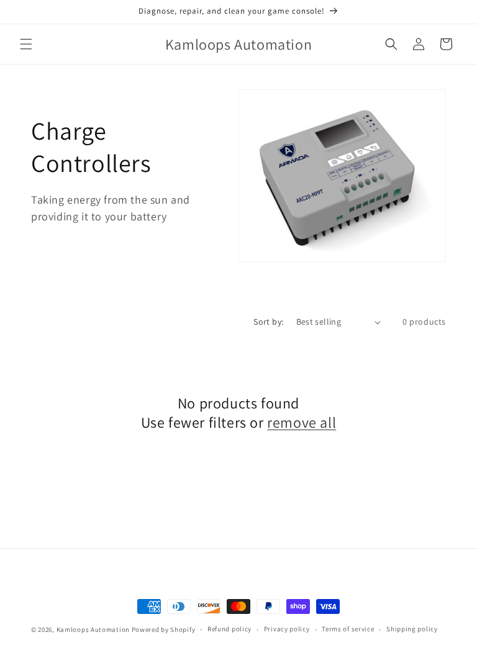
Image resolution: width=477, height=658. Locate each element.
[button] (26, 44)
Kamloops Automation (93, 629)
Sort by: (268, 321)
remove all (301, 422)
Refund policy (229, 628)
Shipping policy (412, 628)
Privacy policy (287, 628)
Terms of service (348, 628)
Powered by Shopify (164, 629)
